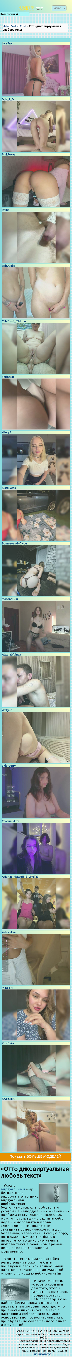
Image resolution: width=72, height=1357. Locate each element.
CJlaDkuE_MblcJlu (14, 321)
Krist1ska (8, 1043)
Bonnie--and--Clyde (14, 543)
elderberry (9, 765)
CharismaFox (10, 821)
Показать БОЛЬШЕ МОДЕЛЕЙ (35, 1156)
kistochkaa (9, 932)
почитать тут (42, 1354)
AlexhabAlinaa (11, 654)
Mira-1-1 (7, 987)
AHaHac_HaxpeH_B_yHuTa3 (20, 876)
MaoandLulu (10, 599)
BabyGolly (8, 265)
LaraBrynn (8, 43)
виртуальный (13, 1189)
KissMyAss (9, 487)
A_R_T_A (8, 98)
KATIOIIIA (8, 1098)
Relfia (5, 210)
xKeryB (6, 432)
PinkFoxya (8, 154)
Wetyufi (7, 710)
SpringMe (8, 376)
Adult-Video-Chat (14, 26)
